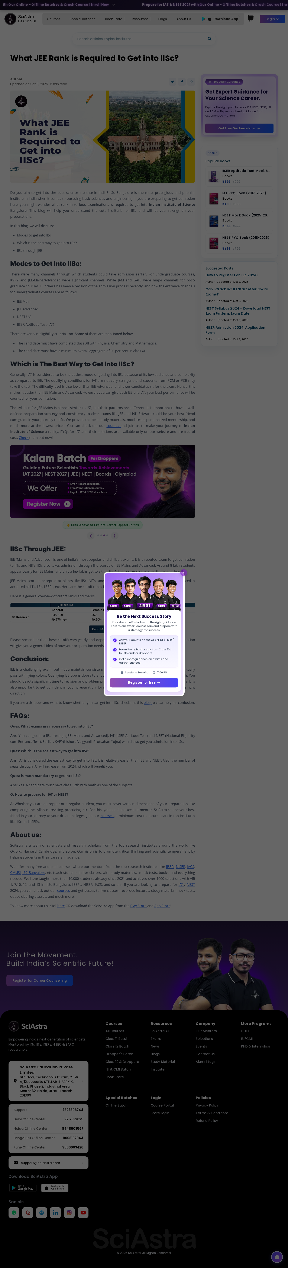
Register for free (142, 682)
